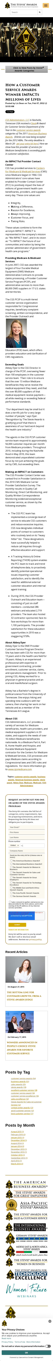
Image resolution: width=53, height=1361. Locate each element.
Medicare (28, 783)
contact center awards (22, 1107)
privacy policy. (35, 939)
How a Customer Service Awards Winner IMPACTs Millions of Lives (23, 92)
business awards (20, 1081)
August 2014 (17, 1143)
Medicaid (37, 783)
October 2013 (18, 1155)
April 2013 (16, 1160)
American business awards (27, 780)
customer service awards (28, 130)
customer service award (23, 1093)
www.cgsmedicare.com (20, 769)
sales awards (18, 1084)
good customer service (22, 1110)
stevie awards (18, 1087)
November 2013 (19, 1152)
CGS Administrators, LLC (17, 120)
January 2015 (17, 1137)
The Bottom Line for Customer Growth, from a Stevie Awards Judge (24, 996)
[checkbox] (26, 878)
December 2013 (19, 1149)
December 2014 (19, 1140)
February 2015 (18, 1134)
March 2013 (17, 1163)
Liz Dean (20, 103)
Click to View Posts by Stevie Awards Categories (28, 69)
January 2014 (17, 1146)
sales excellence (20, 1099)
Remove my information (18, 930)
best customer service (22, 1113)
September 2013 (19, 1158)
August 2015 (17, 1131)
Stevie (34, 123)
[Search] (39, 12)
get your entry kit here (27, 143)
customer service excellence (25, 1096)
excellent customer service (24, 1090)
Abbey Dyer (18, 783)
